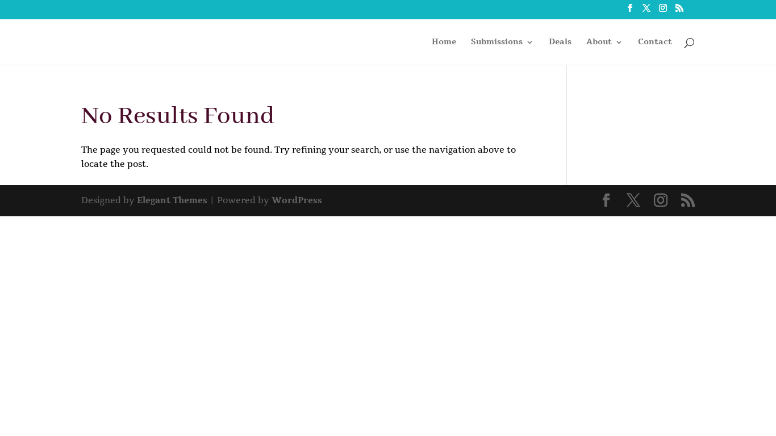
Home (444, 42)
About (599, 42)
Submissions (497, 42)
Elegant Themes (172, 200)
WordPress (297, 200)
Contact (655, 42)
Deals (560, 42)
